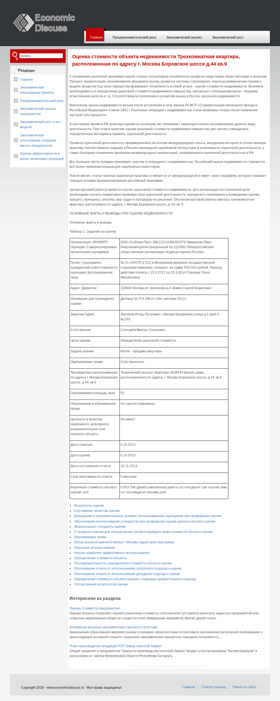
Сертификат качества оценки (97, 511)
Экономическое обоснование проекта (37, 90)
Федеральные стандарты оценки (100, 527)
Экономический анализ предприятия (38, 111)
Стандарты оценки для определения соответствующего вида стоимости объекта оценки (143, 532)
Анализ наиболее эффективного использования (112, 553)
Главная (96, 37)
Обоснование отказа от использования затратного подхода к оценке (128, 568)
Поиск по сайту (244, 687)
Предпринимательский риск (134, 37)
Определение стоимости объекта (100, 558)
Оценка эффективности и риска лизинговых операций (42, 156)
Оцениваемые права (90, 537)
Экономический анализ (184, 37)
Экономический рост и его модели (40, 124)
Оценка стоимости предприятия (94, 608)
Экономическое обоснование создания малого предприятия (38, 140)
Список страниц (214, 687)
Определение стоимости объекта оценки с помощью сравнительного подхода (135, 579)
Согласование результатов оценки (101, 584)
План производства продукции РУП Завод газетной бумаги (115, 646)
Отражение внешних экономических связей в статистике (113, 627)
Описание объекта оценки (94, 548)
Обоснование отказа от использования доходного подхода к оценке (127, 574)
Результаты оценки (89, 506)
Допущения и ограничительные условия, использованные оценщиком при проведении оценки (147, 516)
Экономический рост (228, 37)
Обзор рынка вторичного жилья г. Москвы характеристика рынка (124, 542)
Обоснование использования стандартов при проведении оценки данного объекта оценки (144, 521)
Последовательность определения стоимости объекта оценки (123, 563)
